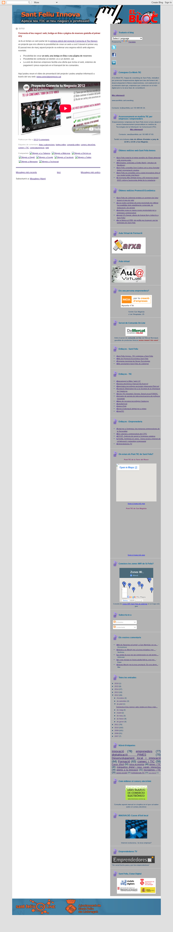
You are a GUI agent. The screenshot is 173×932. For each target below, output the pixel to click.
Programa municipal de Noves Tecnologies (133, 361)
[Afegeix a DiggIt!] (26, 157)
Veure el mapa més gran (136, 503)
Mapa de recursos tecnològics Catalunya (133, 401)
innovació (118, 751)
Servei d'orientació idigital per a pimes (131, 409)
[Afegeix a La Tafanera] (40, 153)
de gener (120, 722)
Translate (132, 42)
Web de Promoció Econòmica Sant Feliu (132, 358)
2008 (117, 733)
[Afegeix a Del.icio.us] (81, 153)
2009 (117, 730)
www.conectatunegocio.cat (48, 77)
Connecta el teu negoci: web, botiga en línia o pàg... (136, 707)
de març (120, 716)
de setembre (122, 701)
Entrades (119, 622)
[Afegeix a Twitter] (83, 157)
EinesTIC (120, 411)
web (47, 148)
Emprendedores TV (124, 444)
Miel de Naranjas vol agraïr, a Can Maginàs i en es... (137, 645)
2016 (117, 683)
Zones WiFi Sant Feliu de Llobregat (134, 604)
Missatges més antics (90, 172)
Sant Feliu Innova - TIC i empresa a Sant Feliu (135, 356)
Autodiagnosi (122, 404)
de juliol (120, 704)
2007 (117, 736)
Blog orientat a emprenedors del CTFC (132, 434)
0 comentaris (44, 140)
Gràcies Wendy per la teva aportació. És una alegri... (137, 665)
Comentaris (120, 627)
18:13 (36, 140)
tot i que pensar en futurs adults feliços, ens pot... (136, 660)
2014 (117, 689)
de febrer (120, 719)
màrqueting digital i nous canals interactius (139, 767)
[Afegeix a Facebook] (64, 157)
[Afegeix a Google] (45, 157)
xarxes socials (121, 773)
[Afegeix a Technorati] (49, 162)
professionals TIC (138, 773)
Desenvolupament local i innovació (136, 758)
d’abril (119, 713)
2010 (117, 727)
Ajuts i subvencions (47, 145)
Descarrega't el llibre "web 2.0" (129, 381)
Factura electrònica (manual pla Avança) (132, 384)
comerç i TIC (23, 148)
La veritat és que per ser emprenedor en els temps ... (137, 655)
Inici (59, 172)
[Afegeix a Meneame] (28, 162)
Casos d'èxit (121, 406)
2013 (117, 692)
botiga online (61, 145)
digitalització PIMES (129, 754)
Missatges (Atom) (38, 179)
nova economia (136, 764)
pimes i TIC (155, 764)
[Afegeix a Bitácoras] (61, 153)
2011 (117, 724)
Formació (124, 761)
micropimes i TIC (152, 770)
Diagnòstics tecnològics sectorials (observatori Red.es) (138, 386)
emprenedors (144, 751)
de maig (120, 710)
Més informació (118, 95)
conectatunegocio (37, 148)
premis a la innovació (127, 770)
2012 (117, 695)
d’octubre (121, 698)
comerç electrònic (88, 145)
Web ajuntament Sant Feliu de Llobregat (133, 364)
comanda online (73, 145)
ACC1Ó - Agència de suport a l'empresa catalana (136, 436)
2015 (117, 686)
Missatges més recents (26, 172)
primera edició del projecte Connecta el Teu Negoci (73, 41)
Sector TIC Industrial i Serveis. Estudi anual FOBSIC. (137, 394)
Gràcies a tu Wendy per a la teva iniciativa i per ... (136, 650)
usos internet (152, 773)
